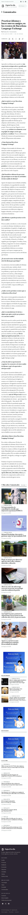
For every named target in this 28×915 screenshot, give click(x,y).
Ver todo (23, 485)
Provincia (3, 862)
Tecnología (4, 882)
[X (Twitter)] (23, 2)
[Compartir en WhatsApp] (9, 39)
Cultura (3, 874)
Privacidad (11, 912)
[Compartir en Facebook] (16, 39)
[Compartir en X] (12, 39)
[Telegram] (21, 2)
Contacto (3, 895)
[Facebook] (25, 2)
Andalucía (3, 864)
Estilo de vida (4, 876)
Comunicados (9, 12)
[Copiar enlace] (22, 39)
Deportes (3, 869)
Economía (3, 867)
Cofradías (3, 871)
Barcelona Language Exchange (12, 82)
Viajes (2, 884)
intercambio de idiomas (8, 93)
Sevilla (3, 860)
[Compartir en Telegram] (19, 39)
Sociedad (3, 887)
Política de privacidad (6, 900)
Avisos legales (4, 898)
